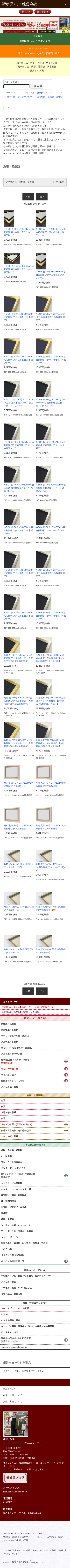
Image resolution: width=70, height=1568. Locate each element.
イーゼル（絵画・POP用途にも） (17, 1287)
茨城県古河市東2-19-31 (14, 1443)
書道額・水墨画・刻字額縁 (14, 1195)
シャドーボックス (9, 1237)
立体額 (59, 97)
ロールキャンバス (13, 93)
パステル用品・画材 (10, 1320)
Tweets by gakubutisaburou (14, 1347)
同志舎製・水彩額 (9, 1029)
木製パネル (29, 93)
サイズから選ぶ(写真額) (12, 1255)
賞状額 (4, 1213)
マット (59, 93)
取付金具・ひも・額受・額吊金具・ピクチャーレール (26, 1275)
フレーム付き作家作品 (11, 1162)
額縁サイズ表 (37, 70)
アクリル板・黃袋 (9, 1086)
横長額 (51, 97)
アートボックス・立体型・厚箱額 (17, 1231)
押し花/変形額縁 (9, 1201)
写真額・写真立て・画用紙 (14, 1207)
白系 (3, 1118)
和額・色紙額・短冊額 (11, 1150)
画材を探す (43, 11)
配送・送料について (29, 1533)
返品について (43, 1533)
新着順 (31, 182)
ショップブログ (9, 1540)
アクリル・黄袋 (8, 1282)
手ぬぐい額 (6, 1249)
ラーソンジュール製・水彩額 (15, 1036)
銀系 (3, 1106)
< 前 (28, 196)
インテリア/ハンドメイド (13, 1168)
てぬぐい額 (10, 97)
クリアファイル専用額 (11, 1183)
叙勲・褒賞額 (7, 1219)
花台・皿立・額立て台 (11, 1293)
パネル (4, 1314)
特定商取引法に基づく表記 (14, 1537)
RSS (19, 1540)
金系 (3, 1100)
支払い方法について (11, 1533)
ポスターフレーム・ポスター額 (16, 1189)
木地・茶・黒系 (8, 1112)
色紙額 (40, 93)
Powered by (7, 1562)
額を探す (26, 11)
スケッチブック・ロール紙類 (15, 1308)
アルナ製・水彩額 (9, 1041)
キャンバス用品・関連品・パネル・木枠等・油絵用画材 (27, 1326)
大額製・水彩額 (8, 1024)
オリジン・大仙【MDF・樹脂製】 (17, 1047)
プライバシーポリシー (35, 1537)
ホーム (6, 108)
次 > (42, 196)
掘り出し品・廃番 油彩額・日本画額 (37, 66)
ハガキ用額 (6, 1156)
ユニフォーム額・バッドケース (16, 1225)
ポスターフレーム (26, 97)
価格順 (22, 182)
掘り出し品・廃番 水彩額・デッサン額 (36, 62)
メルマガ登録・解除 (54, 1537)
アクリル (49, 93)
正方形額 (41, 97)
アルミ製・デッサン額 (11, 1053)
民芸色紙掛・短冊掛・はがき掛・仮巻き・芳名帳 (24, 1243)
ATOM (25, 1540)
